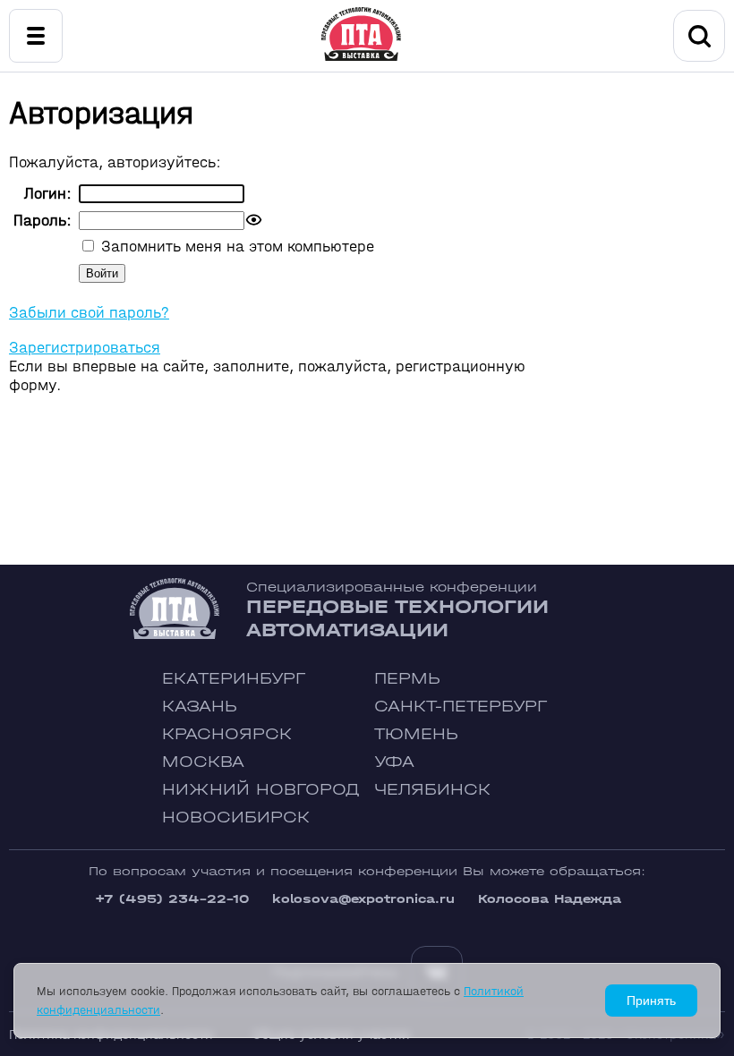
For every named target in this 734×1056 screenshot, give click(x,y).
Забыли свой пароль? (89, 312)
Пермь (407, 678)
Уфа (394, 762)
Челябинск (432, 789)
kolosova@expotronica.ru (363, 899)
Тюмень (416, 734)
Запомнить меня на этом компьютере (235, 246)
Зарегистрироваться (84, 347)
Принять (651, 1000)
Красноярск (227, 734)
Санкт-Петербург (460, 706)
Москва (203, 762)
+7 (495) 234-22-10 (172, 899)
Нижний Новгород (261, 789)
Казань (199, 706)
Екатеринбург (233, 678)
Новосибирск (236, 817)
